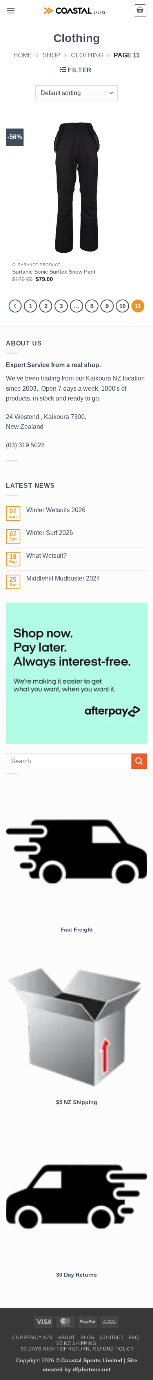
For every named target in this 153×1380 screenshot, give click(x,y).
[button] (10, 10)
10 (122, 306)
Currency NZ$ (32, 1337)
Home (22, 55)
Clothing (87, 55)
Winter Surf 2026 (49, 532)
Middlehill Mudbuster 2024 (63, 578)
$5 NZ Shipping (76, 1343)
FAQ (134, 1337)
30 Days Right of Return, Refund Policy (77, 1349)
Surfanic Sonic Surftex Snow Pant (53, 272)
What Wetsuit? (46, 555)
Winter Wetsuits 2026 (56, 510)
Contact (112, 1337)
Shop (51, 55)
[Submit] (139, 761)
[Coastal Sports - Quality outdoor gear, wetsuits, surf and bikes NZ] (74, 10)
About (66, 1337)
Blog (87, 1337)
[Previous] (15, 306)
